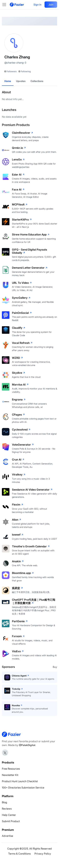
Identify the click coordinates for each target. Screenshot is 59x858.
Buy (55, 666)
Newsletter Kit (10, 775)
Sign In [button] (37, 4)
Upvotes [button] (20, 81)
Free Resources (11, 768)
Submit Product (11, 821)
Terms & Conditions (19, 853)
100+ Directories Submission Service (23, 787)
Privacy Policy (42, 853)
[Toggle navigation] (6, 4)
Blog (4, 802)
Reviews (7, 808)
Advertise (7, 835)
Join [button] (50, 4)
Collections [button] (37, 81)
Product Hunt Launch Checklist (20, 781)
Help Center (9, 814)
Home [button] (7, 81)
